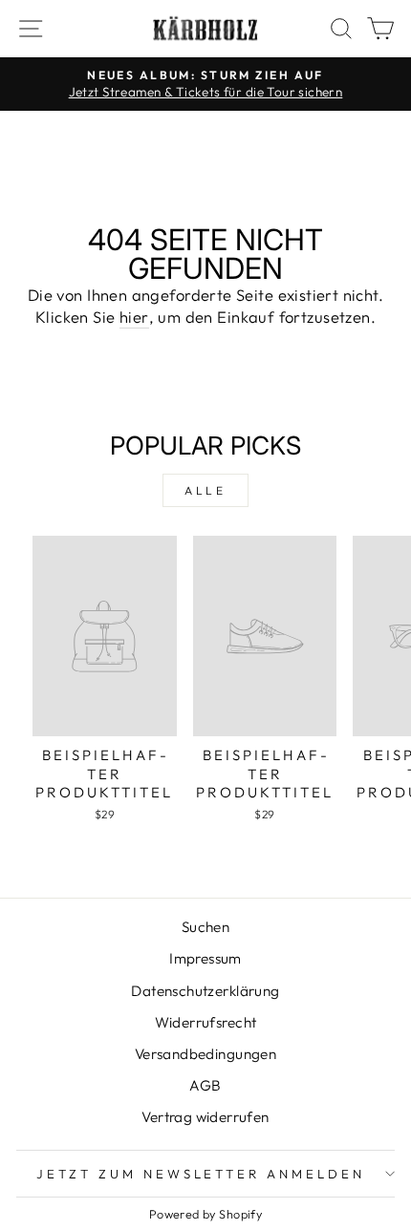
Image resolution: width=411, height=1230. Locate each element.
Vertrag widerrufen (205, 1117)
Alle (205, 490)
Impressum (205, 958)
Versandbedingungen (205, 1054)
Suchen (205, 927)
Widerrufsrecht (206, 1022)
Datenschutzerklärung (205, 991)
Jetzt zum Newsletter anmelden (200, 1173)
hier (134, 317)
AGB (205, 1085)
